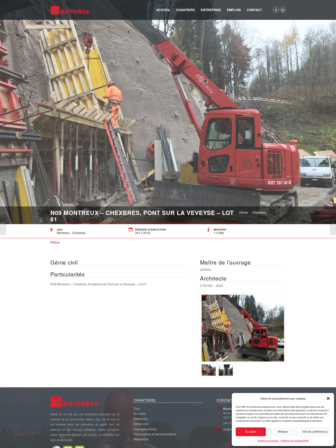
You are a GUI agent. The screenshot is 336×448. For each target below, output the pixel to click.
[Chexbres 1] (225, 370)
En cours (140, 413)
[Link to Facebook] (276, 10)
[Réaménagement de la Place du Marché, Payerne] (3, 224)
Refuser (283, 431)
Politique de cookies (268, 440)
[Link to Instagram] (283, 10)
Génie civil (141, 424)
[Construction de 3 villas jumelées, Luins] (333, 224)
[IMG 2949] (243, 328)
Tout (137, 408)
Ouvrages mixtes (145, 429)
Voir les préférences (315, 431)
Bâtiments (140, 419)
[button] (328, 398)
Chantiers (259, 212)
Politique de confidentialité (295, 440)
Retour (55, 242)
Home (243, 212)
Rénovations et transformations (155, 434)
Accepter (250, 431)
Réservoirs (141, 439)
